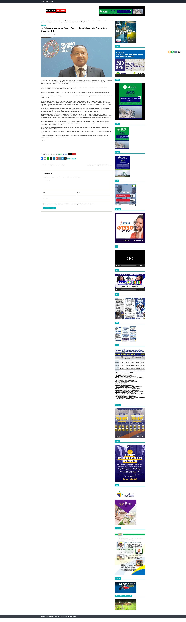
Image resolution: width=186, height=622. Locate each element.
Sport (75, 21)
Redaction (44, 34)
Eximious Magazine (72, 616)
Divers (105, 21)
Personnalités (97, 21)
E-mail (79, 192)
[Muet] (141, 75)
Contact (51, 1)
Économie (56, 21)
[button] (130, 63)
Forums (42, 1)
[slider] (128, 265)
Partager (71, 159)
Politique (49, 21)
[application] (130, 63)
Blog (47, 1)
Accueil (43, 21)
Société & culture (66, 21)
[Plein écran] (143, 75)
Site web (45, 198)
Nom (44, 192)
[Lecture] (116, 75)
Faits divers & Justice (85, 21)
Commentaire (47, 180)
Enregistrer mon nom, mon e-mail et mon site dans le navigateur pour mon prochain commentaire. (69, 204)
